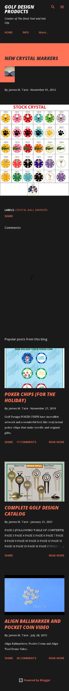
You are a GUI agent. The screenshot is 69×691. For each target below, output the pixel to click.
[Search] (53, 7)
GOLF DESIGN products (19, 9)
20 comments (26, 658)
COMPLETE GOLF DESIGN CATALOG (32, 510)
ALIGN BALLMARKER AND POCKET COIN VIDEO (33, 624)
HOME (9, 32)
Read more (56, 442)
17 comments (26, 442)
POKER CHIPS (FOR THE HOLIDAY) (30, 397)
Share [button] (9, 216)
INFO (26, 32)
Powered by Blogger (36, 680)
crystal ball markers (31, 210)
